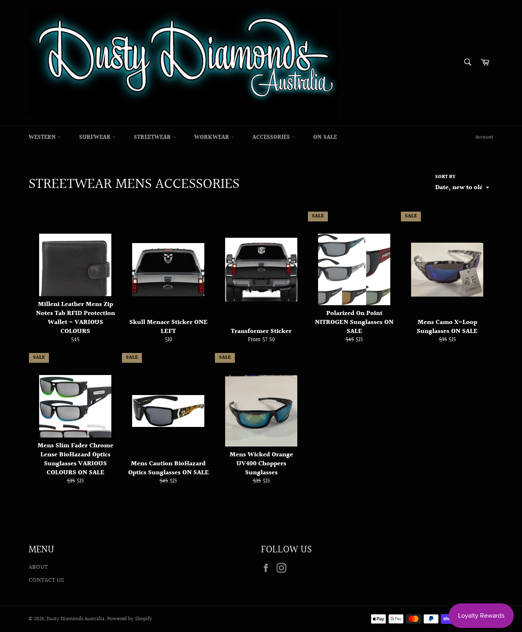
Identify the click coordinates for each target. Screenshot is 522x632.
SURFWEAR (95, 137)
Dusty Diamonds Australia (75, 619)
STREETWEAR (153, 137)
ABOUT (38, 567)
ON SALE (325, 137)
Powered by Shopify (129, 619)
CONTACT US (46, 580)
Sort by (445, 177)
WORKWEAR (212, 137)
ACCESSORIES (272, 137)
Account (484, 137)
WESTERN (43, 137)
